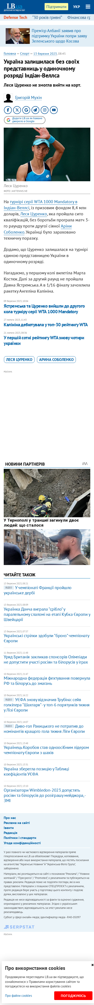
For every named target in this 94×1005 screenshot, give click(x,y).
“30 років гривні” (47, 17)
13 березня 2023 (45, 54)
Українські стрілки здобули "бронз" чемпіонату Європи (46, 638)
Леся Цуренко (33, 214)
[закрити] (92, 965)
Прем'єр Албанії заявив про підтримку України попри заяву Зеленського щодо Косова (59, 36)
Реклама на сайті (17, 822)
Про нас (10, 818)
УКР (76, 6)
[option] (47, 36)
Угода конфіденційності (22, 843)
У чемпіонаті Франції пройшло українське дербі (37, 590)
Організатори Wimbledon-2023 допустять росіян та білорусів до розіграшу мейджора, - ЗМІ (44, 795)
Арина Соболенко (56, 359)
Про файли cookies (18, 995)
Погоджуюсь (73, 996)
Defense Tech (15, 17)
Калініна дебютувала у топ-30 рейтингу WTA (46, 325)
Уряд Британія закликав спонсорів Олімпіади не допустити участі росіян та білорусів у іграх (46, 659)
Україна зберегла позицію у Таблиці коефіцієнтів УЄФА (36, 771)
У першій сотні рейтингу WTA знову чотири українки (44, 340)
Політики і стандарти (20, 837)
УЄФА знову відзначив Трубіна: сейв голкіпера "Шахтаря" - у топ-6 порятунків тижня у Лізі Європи (47, 705)
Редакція (10, 832)
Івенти (9, 827)
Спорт (24, 53)
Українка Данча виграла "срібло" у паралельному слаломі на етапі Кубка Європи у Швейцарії (47, 614)
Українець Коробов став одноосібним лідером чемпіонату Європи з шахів (46, 750)
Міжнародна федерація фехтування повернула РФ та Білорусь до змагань (47, 680)
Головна (10, 53)
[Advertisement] (47, 410)
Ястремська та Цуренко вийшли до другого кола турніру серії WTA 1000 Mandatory (44, 309)
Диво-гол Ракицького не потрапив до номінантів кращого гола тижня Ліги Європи (44, 728)
